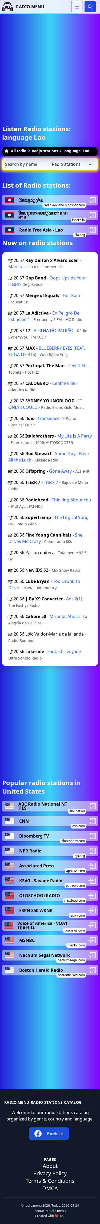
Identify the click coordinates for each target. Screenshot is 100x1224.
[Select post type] (71, 164)
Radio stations (45, 150)
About (50, 1165)
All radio (18, 150)
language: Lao (76, 150)
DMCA (50, 1188)
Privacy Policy (50, 1173)
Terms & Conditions (50, 1180)
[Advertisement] (50, 64)
